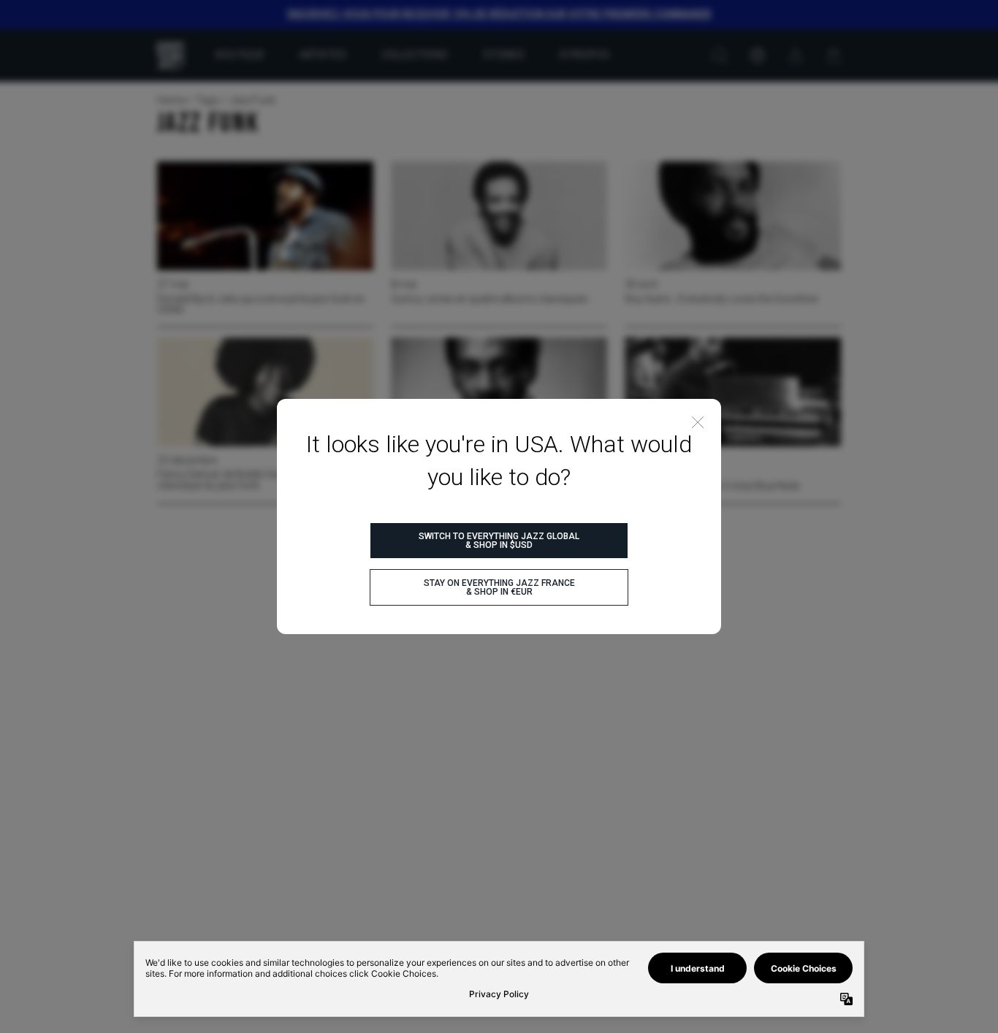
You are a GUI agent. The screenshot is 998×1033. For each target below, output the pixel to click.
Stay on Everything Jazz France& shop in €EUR (499, 587)
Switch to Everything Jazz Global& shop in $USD (499, 540)
